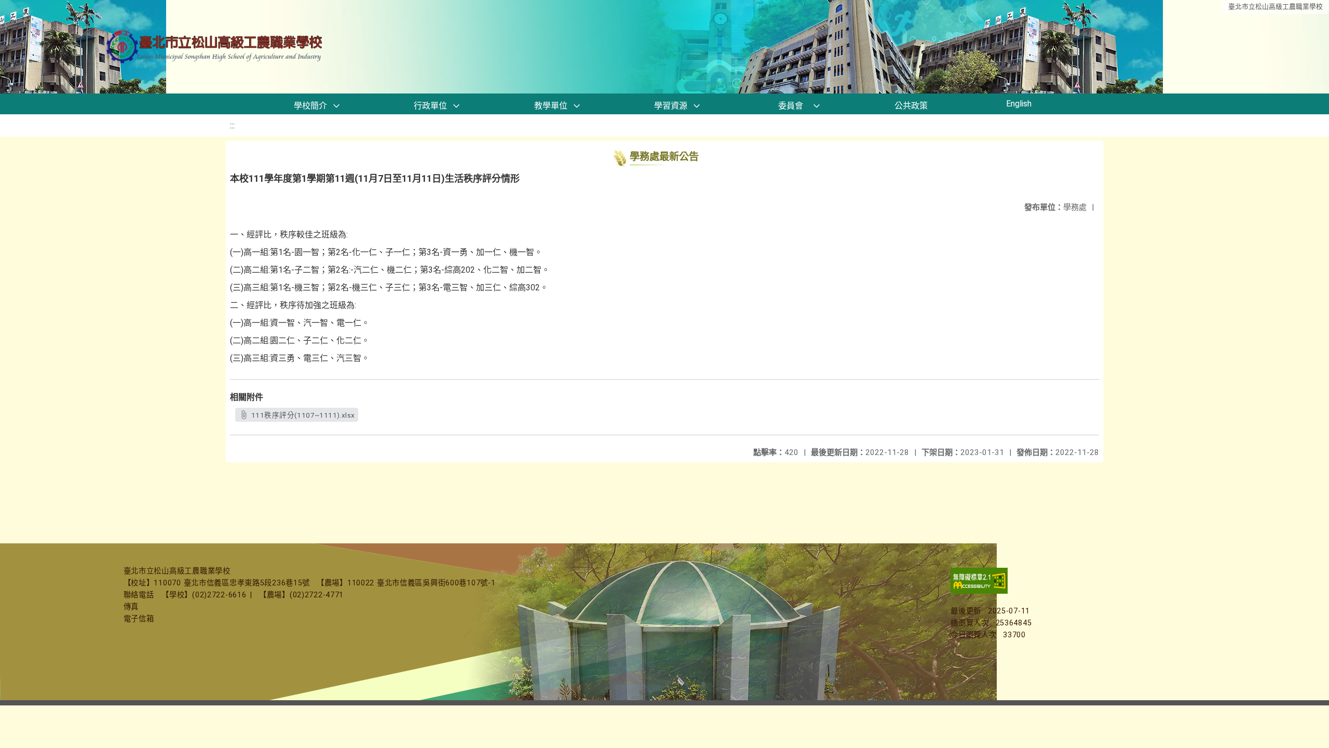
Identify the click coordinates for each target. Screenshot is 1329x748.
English (1019, 104)
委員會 (790, 106)
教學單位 (550, 106)
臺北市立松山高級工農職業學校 (1275, 6)
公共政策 (911, 106)
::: (232, 125)
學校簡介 (310, 106)
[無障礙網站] (979, 591)
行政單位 (430, 106)
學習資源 (670, 106)
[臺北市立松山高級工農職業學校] (215, 47)
